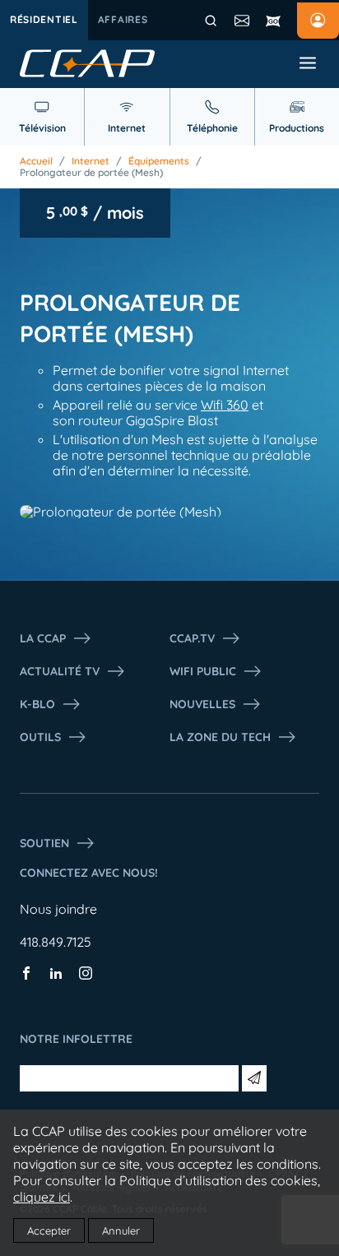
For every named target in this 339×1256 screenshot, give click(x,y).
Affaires (123, 19)
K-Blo (37, 704)
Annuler (121, 1230)
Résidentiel (44, 19)
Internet (90, 161)
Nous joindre (58, 909)
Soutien (44, 843)
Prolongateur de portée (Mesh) (91, 172)
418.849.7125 (55, 942)
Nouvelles (202, 704)
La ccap (43, 638)
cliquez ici (41, 1197)
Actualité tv (60, 671)
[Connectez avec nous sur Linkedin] (56, 974)
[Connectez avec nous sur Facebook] (26, 974)
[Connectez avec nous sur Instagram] (85, 974)
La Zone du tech (220, 737)
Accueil (36, 161)
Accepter (49, 1230)
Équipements (158, 161)
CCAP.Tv (192, 638)
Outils (40, 737)
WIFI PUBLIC (203, 671)
